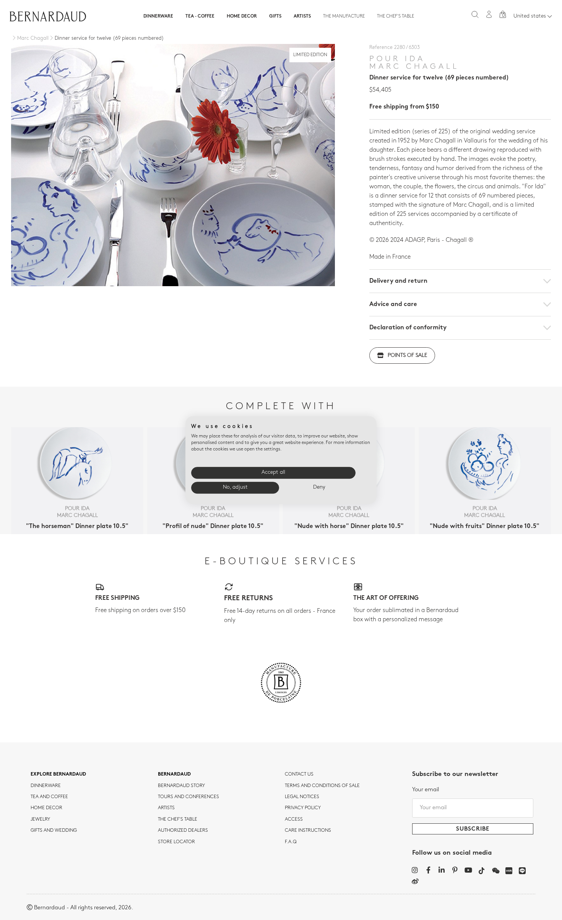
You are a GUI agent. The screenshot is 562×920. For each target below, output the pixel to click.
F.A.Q (291, 842)
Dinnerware (158, 16)
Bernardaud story (181, 786)
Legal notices (302, 797)
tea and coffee (49, 797)
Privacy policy (303, 808)
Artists (302, 16)
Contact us (299, 774)
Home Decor (242, 16)
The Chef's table (395, 16)
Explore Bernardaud (58, 774)
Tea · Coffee (199, 16)
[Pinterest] (455, 870)
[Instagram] (415, 870)
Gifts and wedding (54, 830)
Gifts (275, 16)
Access (294, 819)
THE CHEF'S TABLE (177, 819)
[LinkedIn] (441, 870)
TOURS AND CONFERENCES (188, 797)
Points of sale (407, 355)
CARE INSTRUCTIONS (308, 830)
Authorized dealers (183, 830)
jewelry (40, 819)
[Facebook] (428, 870)
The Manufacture (344, 16)
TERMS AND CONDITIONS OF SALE (322, 786)
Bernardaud (174, 774)
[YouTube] (468, 870)
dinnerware (46, 786)
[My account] (489, 14)
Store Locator (176, 842)
